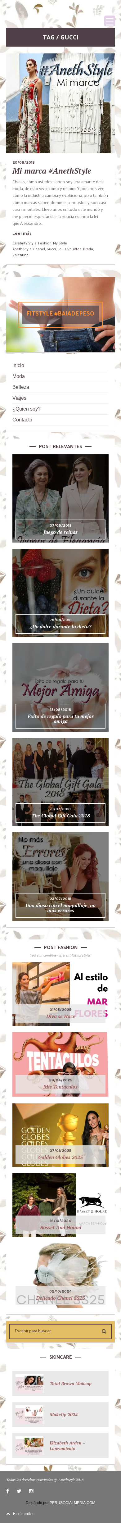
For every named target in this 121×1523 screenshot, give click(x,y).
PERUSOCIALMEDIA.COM (72, 1503)
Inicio (18, 365)
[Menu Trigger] (109, 21)
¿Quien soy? (26, 408)
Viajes (19, 398)
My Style (60, 242)
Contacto (22, 419)
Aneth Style (22, 248)
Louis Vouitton (69, 248)
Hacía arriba (23, 1513)
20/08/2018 (23, 162)
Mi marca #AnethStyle (51, 171)
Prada (88, 248)
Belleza (20, 387)
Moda (18, 376)
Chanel (39, 248)
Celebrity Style (24, 242)
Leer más (22, 233)
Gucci (51, 248)
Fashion (45, 242)
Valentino (20, 254)
